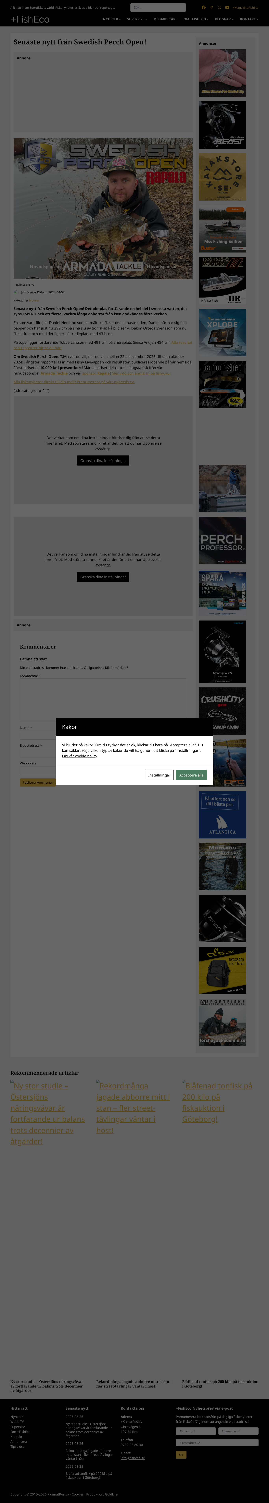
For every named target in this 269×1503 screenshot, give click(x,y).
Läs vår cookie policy (79, 755)
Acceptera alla (191, 775)
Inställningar (159, 775)
